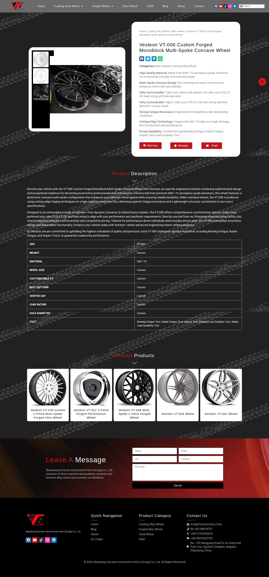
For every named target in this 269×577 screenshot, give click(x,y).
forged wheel (101, 6)
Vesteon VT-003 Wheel (177, 413)
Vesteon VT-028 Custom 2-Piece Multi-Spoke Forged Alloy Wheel (48, 414)
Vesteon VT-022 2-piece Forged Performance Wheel (91, 414)
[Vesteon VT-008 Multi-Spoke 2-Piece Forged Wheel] (134, 387)
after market (177, 31)
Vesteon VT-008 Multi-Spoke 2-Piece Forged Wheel (134, 414)
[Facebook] (216, 6)
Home (142, 31)
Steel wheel (130, 6)
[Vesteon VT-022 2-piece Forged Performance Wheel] (91, 387)
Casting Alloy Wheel (67, 6)
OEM (150, 6)
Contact (199, 6)
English (246, 6)
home (41, 6)
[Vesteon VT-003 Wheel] (177, 387)
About (181, 6)
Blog (165, 6)
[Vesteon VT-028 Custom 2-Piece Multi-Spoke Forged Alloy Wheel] (48, 387)
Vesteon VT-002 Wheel (221, 413)
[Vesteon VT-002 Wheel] (221, 387)
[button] (141, 58)
